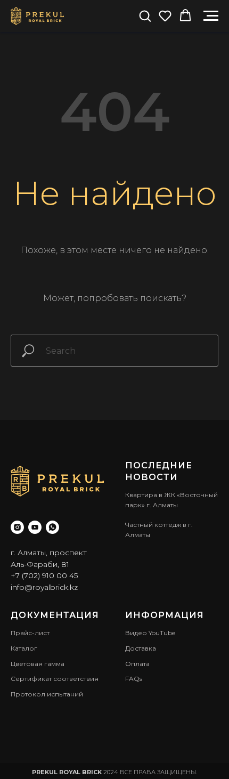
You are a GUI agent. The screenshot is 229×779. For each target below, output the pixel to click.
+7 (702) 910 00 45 (44, 575)
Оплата (137, 664)
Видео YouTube (150, 633)
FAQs (133, 679)
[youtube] (35, 527)
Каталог (24, 648)
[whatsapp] (52, 527)
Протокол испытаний (47, 694)
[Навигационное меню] (210, 16)
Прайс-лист (30, 633)
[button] (144, 15)
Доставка (140, 648)
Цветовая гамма (37, 664)
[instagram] (17, 527)
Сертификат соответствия (55, 679)
